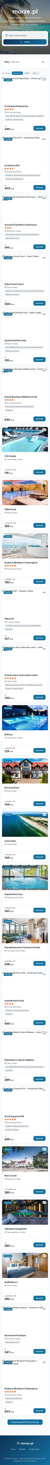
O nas (13, 1449)
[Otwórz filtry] (43, 62)
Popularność (17, 73)
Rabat (27, 73)
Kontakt (22, 1449)
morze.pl (25, 11)
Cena (34, 73)
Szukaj (27, 42)
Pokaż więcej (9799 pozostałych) (25, 1422)
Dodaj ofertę (34, 1449)
